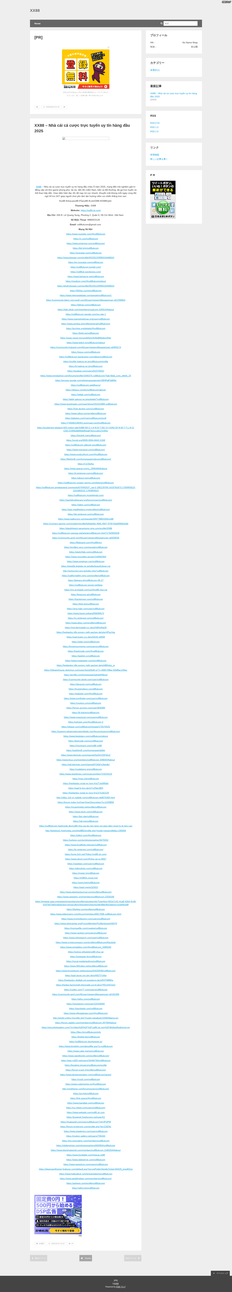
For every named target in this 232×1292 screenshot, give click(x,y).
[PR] (38, 37)
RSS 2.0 (154, 131)
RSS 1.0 (154, 127)
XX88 (35, 10)
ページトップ (222, 1273)
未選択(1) (155, 70)
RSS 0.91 (155, 123)
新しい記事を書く (159, 159)
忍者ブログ (121, 1287)
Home (37, 23)
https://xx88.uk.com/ (91, 210)
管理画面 (154, 154)
